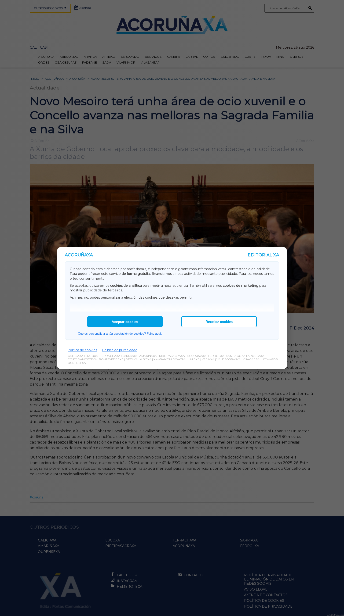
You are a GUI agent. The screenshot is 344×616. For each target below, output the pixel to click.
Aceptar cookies (125, 322)
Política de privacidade (119, 350)
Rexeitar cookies (219, 322)
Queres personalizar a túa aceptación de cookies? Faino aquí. (120, 333)
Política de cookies (82, 350)
